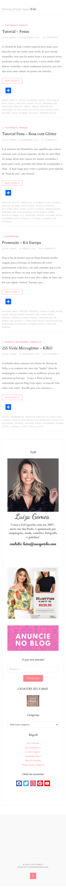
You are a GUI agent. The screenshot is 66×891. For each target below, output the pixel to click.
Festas (22, 103)
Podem (30, 423)
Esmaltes (35, 342)
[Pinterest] (40, 783)
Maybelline (50, 103)
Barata (31, 417)
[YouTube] (47, 783)
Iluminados (43, 420)
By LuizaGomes (33, 747)
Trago (25, 218)
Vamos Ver (50, 218)
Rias (41, 320)
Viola (33, 426)
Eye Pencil (9, 103)
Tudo (6, 426)
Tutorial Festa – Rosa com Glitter (29, 134)
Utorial (36, 218)
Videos (23, 25)
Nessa (44, 106)
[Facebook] (19, 783)
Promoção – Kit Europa (21, 242)
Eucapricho (12, 236)
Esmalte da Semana (16, 342)
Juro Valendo (33, 743)
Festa (40, 205)
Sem (15, 113)
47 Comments (49, 139)
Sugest (34, 113)
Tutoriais (11, 25)
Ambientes (18, 417)
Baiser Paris (10, 311)
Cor (22, 100)
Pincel (20, 423)
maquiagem (53, 209)
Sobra (23, 113)
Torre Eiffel (36, 324)
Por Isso (39, 109)
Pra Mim (32, 320)
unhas (7, 327)
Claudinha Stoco (33, 756)
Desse (6, 205)
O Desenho (40, 212)
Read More (11, 80)
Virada (7, 221)
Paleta (28, 109)
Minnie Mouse (48, 317)
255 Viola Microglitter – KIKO (27, 348)
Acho (6, 417)
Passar (31, 215)
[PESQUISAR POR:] (33, 668)
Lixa (5, 314)
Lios (39, 103)
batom (7, 202)
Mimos (7, 317)
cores (56, 202)
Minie (35, 317)
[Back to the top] (33, 876)
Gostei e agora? (33, 751)
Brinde (34, 311)
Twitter (51, 324)
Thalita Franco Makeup (33, 764)
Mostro (8, 106)
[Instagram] (33, 783)
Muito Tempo (23, 106)
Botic (14, 100)
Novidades (25, 212)
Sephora (8, 324)
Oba (52, 212)
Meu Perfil (48, 314)
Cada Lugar (48, 311)
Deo (42, 100)
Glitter (7, 209)
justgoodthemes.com (37, 867)
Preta (41, 215)
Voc (41, 426)
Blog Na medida (33, 760)
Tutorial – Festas (15, 31)
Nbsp (36, 106)
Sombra (7, 218)
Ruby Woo (53, 109)
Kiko (31, 103)
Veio (25, 426)
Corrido (33, 100)
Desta (16, 420)
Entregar (28, 420)
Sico (59, 215)
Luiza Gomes (9, 37)
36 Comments (50, 37)
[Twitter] (26, 783)
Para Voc (19, 215)
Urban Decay (48, 113)
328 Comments (47, 248)
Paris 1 (21, 320)
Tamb (60, 423)
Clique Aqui (55, 417)
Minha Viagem (21, 317)
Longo (40, 209)
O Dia (18, 109)
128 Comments (50, 354)
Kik (16, 209)
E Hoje (16, 205)
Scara (6, 113)
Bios (6, 100)
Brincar (27, 202)
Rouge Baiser (55, 320)
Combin (38, 202)
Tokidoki (21, 324)
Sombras (49, 423)
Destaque (53, 100)
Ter (17, 218)
